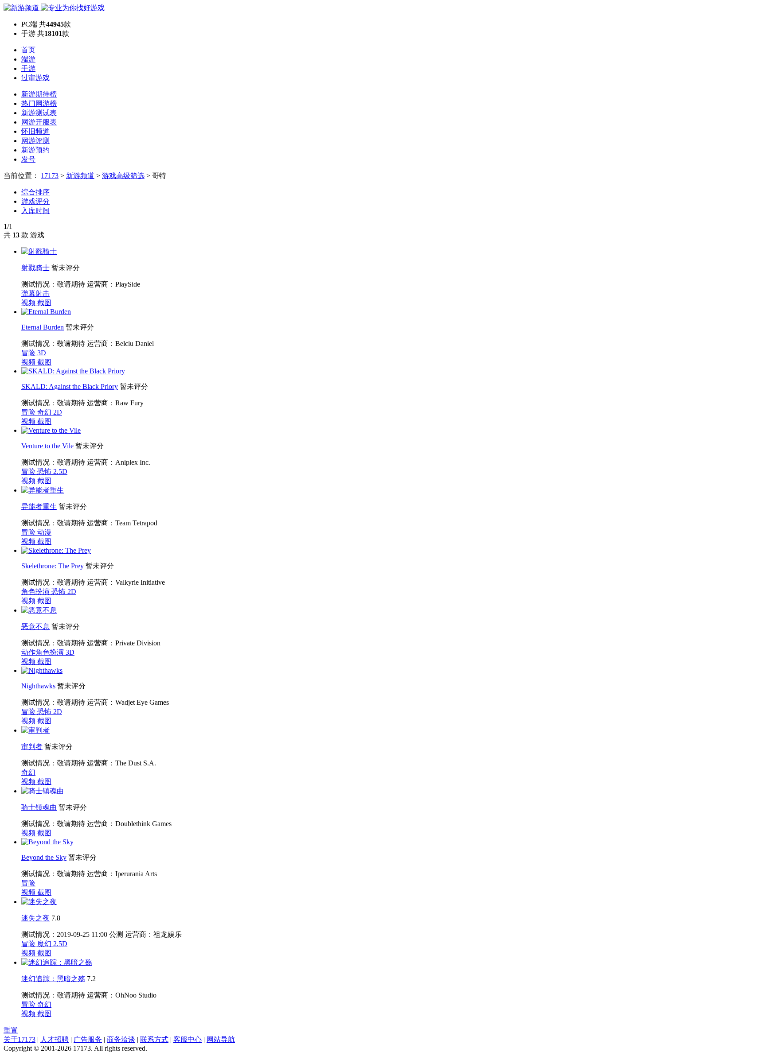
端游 (28, 59)
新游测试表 (39, 112)
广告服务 (88, 1039)
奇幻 (45, 412)
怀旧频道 (35, 131)
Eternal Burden (42, 327)
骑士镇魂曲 (39, 807)
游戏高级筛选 (123, 175)
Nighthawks (38, 686)
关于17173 (19, 1039)
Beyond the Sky (43, 857)
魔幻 (45, 943)
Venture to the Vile (47, 446)
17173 (50, 175)
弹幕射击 (35, 293)
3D (41, 353)
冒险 (29, 353)
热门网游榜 (39, 103)
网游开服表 (39, 122)
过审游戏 (35, 78)
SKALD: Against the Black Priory (69, 386)
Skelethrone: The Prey (52, 566)
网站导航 (221, 1039)
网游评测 (35, 140)
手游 (28, 68)
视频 (29, 303)
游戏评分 (35, 201)
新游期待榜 (39, 94)
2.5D (60, 471)
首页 (28, 50)
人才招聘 (54, 1039)
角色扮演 (36, 591)
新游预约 (35, 150)
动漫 (44, 532)
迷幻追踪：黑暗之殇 (53, 978)
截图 (44, 303)
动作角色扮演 (43, 652)
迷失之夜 (35, 918)
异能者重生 (39, 506)
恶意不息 (35, 626)
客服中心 (187, 1039)
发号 (28, 159)
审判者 (32, 746)
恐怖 (45, 471)
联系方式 (154, 1039)
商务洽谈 (121, 1039)
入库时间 (35, 210)
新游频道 (80, 175)
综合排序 (35, 192)
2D (57, 412)
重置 (11, 1030)
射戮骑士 (35, 268)
